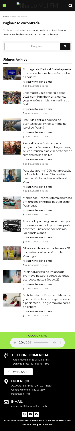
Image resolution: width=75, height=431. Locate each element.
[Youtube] (30, 414)
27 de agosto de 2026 (36, 288)
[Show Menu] (4, 5)
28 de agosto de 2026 (36, 86)
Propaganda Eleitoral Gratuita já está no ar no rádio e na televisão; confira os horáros (47, 73)
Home (6, 16)
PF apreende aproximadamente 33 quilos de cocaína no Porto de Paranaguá (46, 252)
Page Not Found (19, 16)
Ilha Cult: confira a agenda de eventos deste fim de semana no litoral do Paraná (44, 123)
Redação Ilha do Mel (39, 82)
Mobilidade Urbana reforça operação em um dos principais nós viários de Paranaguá (47, 201)
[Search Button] (70, 5)
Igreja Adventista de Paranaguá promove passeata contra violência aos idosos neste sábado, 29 (46, 275)
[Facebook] (36, 414)
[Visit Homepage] (37, 5)
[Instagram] (24, 414)
